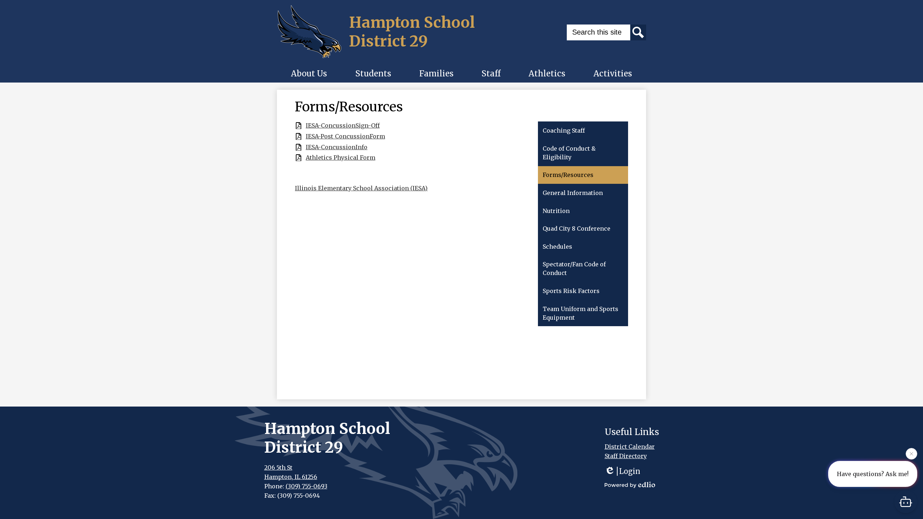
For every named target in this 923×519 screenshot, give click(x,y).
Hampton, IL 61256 (290, 476)
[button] (309, 74)
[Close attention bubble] (911, 452)
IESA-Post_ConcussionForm (345, 136)
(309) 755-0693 (306, 486)
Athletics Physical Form (340, 157)
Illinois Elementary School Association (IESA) (361, 188)
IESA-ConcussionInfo (336, 147)
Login (629, 471)
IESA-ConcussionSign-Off (343, 125)
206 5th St (278, 467)
